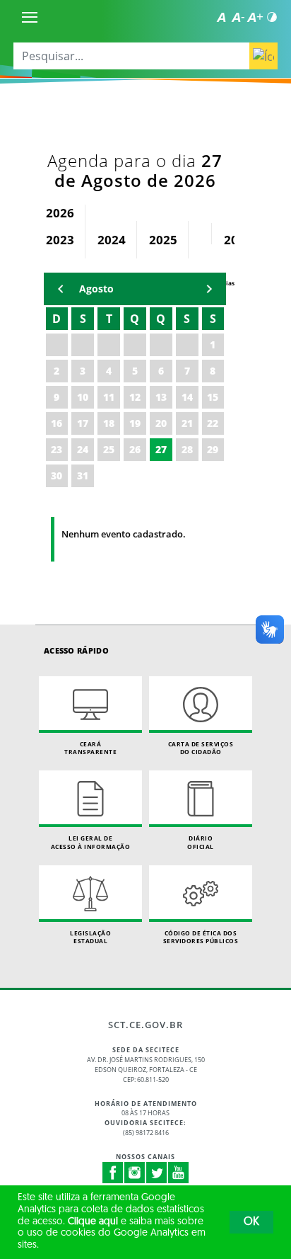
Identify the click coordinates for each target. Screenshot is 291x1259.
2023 (60, 240)
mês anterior (61, 289)
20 (161, 423)
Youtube (178, 1172)
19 (135, 423)
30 (56, 475)
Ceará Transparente (90, 748)
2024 (111, 240)
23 (56, 449)
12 (135, 397)
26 (135, 449)
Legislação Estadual (90, 937)
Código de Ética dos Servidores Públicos (201, 937)
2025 (163, 240)
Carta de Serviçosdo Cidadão (201, 748)
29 (212, 449)
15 (212, 397)
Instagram (135, 1172)
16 (56, 423)
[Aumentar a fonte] (255, 16)
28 (187, 449)
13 (161, 397)
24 (82, 449)
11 (108, 397)
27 (161, 449)
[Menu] (29, 17)
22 (212, 423)
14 (187, 397)
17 (82, 423)
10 (82, 397)
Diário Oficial (200, 842)
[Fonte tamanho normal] (221, 16)
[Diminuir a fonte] (238, 16)
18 (108, 423)
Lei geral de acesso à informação (91, 842)
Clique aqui (93, 1222)
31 (82, 475)
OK (251, 1222)
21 (187, 423)
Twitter (156, 1172)
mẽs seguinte (209, 289)
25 (108, 449)
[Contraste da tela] (271, 16)
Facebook (113, 1172)
